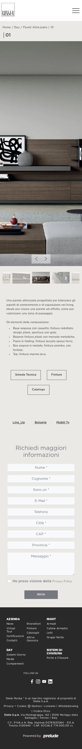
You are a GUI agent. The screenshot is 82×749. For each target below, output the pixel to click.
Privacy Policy (62, 581)
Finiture (56, 374)
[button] (36, 259)
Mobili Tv (62, 422)
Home (7, 27)
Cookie (21, 706)
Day (17, 27)
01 (52, 27)
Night (51, 619)
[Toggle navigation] (76, 10)
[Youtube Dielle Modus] (44, 682)
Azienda (13, 619)
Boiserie (40, 422)
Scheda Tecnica (25, 374)
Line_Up (19, 422)
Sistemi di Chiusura (54, 652)
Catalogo (38, 389)
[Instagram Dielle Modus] (38, 682)
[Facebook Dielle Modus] (31, 682)
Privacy (8, 706)
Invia (41, 594)
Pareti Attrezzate (35, 27)
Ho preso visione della (42, 581)
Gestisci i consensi (44, 706)
